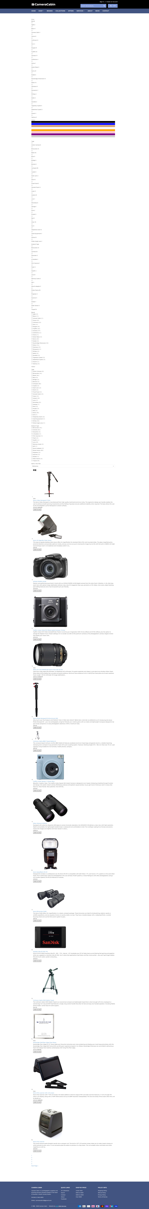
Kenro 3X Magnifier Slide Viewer (42, 540)
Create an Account (112, 1)
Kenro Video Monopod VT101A (41, 500)
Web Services (61, 1206)
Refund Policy (102, 1192)
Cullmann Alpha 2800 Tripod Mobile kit (44, 741)
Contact (106, 11)
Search (63, 1192)
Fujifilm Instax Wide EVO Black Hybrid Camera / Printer (49, 630)
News (97, 11)
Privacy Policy (102, 1195)
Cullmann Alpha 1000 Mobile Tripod (43, 1000)
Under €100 (79, 1190)
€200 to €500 (80, 1195)
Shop (41, 11)
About (90, 11)
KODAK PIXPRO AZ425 (39, 581)
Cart (114, 6)
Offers (71, 11)
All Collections (65, 1190)
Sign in (102, 1)
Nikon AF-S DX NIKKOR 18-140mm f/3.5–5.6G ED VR (48, 669)
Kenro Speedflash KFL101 (40, 872)
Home (33, 11)
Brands (50, 11)
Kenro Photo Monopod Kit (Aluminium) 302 (45, 718)
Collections (60, 11)
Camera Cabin (43, 1206)
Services (80, 11)
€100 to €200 (79, 1192)
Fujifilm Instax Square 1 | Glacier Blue (43, 781)
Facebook (63, 1199)
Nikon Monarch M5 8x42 (40, 823)
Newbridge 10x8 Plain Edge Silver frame (44, 1042)
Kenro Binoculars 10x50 (39, 911)
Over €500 (79, 1197)
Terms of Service (102, 1197)
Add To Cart (37, 509)
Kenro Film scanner (38, 1141)
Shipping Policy (102, 1190)
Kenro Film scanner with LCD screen (43, 1093)
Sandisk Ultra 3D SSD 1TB (40, 951)
